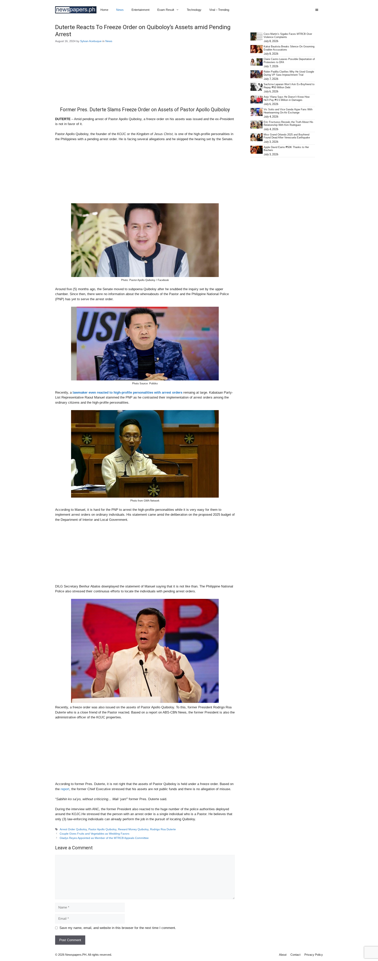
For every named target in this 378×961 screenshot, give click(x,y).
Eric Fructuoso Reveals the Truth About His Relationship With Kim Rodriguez (288, 124)
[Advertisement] (145, 77)
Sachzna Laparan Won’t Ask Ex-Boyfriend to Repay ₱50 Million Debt (289, 86)
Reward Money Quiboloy (133, 829)
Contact (295, 954)
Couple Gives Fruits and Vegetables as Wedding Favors (94, 833)
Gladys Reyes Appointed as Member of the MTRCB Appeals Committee (104, 837)
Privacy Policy (313, 954)
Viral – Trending (219, 9)
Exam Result (165, 9)
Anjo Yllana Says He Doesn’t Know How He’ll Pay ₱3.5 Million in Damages (286, 98)
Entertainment (140, 9)
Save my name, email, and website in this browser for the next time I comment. (117, 928)
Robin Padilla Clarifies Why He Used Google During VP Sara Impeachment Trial (289, 73)
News (120, 9)
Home (104, 9)
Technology (194, 9)
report (65, 789)
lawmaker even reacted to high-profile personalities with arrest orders (127, 392)
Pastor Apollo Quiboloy (102, 829)
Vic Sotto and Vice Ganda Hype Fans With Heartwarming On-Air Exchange (288, 111)
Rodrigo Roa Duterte (163, 829)
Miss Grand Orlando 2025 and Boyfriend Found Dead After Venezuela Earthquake (287, 136)
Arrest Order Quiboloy (73, 829)
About (282, 954)
